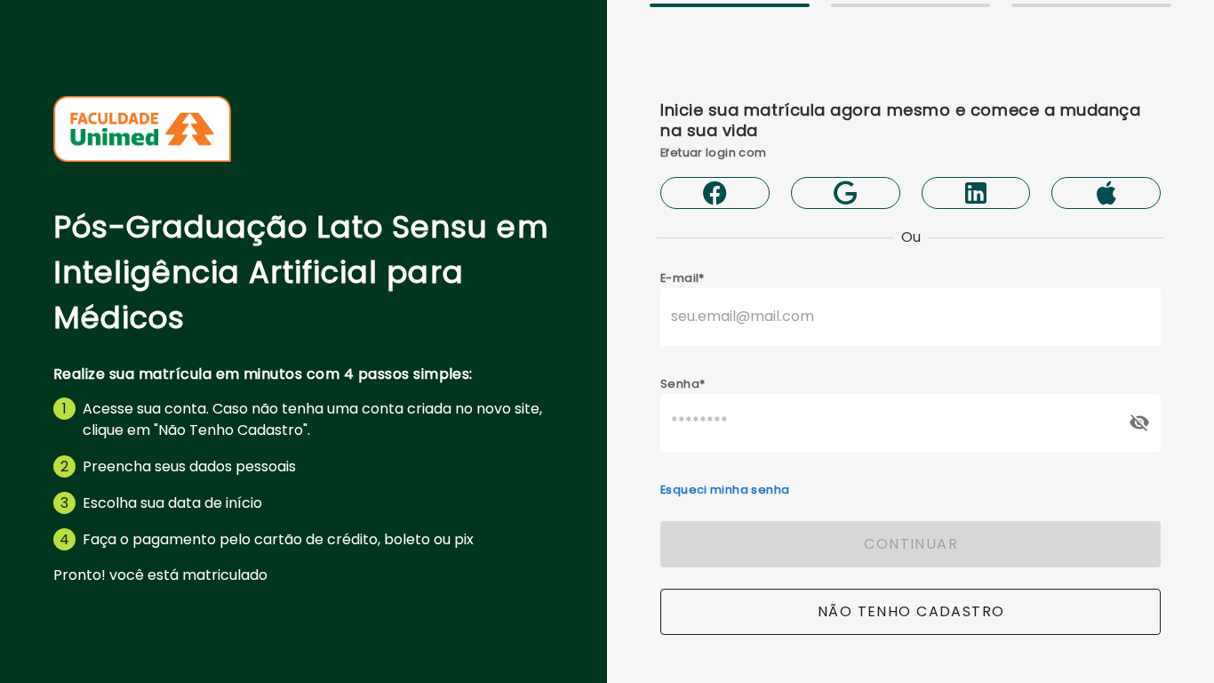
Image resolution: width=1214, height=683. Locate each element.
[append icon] (1139, 422)
